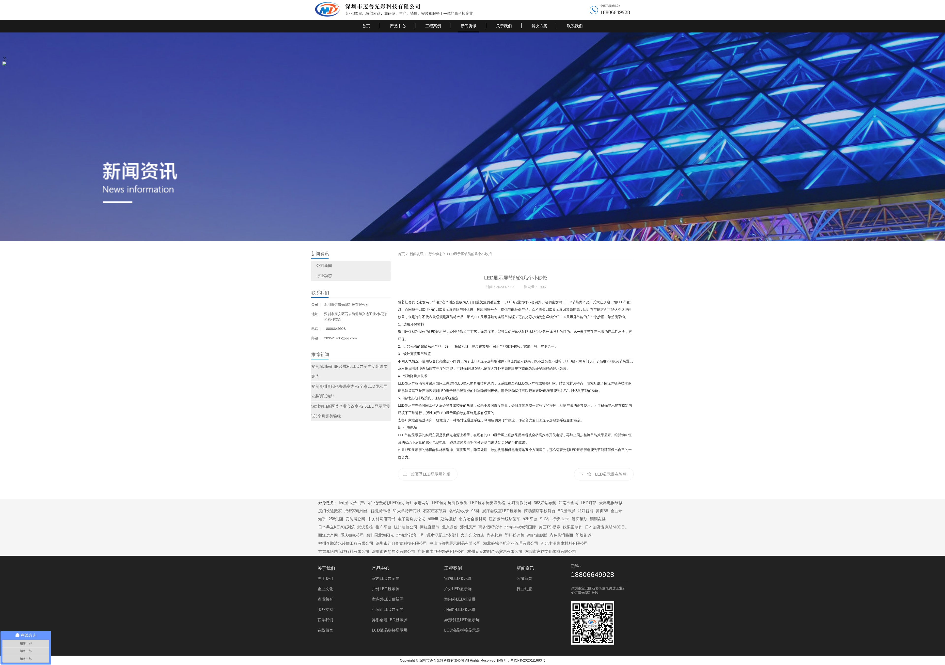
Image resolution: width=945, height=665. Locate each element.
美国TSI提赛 (549, 527)
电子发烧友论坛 (411, 519)
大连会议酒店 (472, 535)
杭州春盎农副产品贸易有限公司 (494, 551)
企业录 (616, 511)
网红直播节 (430, 527)
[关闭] (4, 59)
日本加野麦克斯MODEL (606, 527)
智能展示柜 (380, 511)
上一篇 (426, 476)
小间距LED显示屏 (387, 609)
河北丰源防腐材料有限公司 (564, 543)
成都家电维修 (356, 511)
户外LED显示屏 (385, 589)
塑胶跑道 (583, 535)
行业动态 (324, 276)
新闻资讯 (468, 26)
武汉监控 (365, 527)
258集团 (336, 519)
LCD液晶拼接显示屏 (390, 630)
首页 (366, 26)
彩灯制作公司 (519, 503)
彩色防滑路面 (561, 535)
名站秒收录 (459, 511)
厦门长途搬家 (330, 511)
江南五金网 (568, 503)
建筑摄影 (448, 519)
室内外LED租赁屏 (387, 599)
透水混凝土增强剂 (442, 535)
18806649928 (615, 12)
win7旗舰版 (537, 535)
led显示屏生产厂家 (355, 503)
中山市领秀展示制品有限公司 (455, 543)
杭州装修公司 (405, 527)
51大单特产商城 (407, 511)
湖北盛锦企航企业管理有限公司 (510, 543)
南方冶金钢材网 (472, 519)
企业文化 (325, 589)
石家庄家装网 (435, 511)
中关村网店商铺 (381, 519)
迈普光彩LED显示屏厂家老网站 (401, 503)
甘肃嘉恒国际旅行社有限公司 (343, 551)
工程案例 (433, 26)
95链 (475, 511)
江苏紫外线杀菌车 (504, 519)
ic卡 (565, 519)
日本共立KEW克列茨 (336, 527)
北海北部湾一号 (410, 535)
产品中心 (398, 26)
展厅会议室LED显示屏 (501, 511)
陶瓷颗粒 (494, 535)
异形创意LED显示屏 (389, 620)
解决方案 (539, 26)
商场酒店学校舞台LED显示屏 (549, 511)
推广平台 (383, 527)
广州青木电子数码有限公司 (441, 551)
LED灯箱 (589, 503)
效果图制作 (573, 527)
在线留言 (325, 630)
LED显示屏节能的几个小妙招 (469, 254)
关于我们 (504, 26)
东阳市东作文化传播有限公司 (550, 551)
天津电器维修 (611, 503)
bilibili (433, 519)
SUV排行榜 (550, 519)
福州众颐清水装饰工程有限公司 (345, 543)
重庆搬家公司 (352, 535)
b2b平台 (530, 519)
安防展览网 (355, 519)
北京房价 (450, 527)
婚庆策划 (579, 519)
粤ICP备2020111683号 (527, 660)
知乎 (322, 519)
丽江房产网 (328, 535)
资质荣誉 (325, 599)
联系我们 (575, 26)
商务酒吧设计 (490, 527)
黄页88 (602, 511)
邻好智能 (585, 511)
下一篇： (603, 476)
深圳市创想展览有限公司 (393, 551)
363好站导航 (545, 503)
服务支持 (325, 609)
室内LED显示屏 (385, 578)
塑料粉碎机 (514, 535)
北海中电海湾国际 (520, 527)
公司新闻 (324, 265)
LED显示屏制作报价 (449, 503)
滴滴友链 (598, 519)
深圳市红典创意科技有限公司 (401, 543)
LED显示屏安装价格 (487, 503)
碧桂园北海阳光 (380, 535)
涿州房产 (468, 527)
